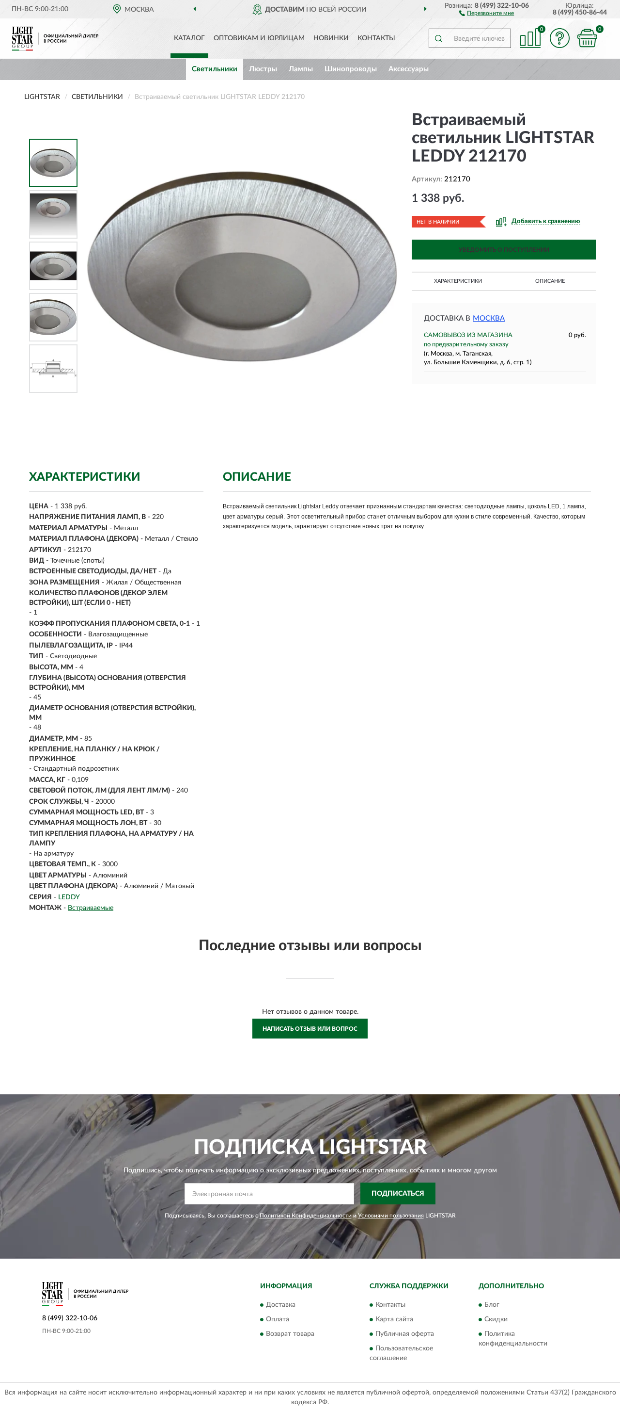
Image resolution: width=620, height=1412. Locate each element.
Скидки (496, 1319)
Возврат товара (290, 1334)
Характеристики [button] (458, 281)
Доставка (280, 1305)
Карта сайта (394, 1319)
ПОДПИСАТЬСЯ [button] (398, 1193)
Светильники (214, 69)
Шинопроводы (351, 69)
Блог (491, 1305)
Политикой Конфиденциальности (306, 1215)
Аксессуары (408, 69)
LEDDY (69, 897)
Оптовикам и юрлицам (259, 38)
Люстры (263, 69)
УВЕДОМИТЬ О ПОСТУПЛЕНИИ (504, 250)
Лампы (301, 69)
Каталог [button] (189, 38)
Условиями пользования (391, 1215)
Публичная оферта (404, 1334)
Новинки (331, 38)
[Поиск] (438, 38)
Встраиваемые (90, 908)
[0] (587, 38)
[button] (486, 13)
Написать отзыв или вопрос (310, 1029)
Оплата (277, 1319)
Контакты (376, 38)
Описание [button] (550, 281)
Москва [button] (489, 318)
